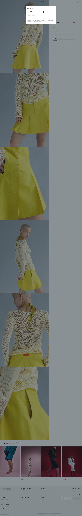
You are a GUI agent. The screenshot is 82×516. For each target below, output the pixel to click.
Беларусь (39, 11)
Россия (30, 11)
